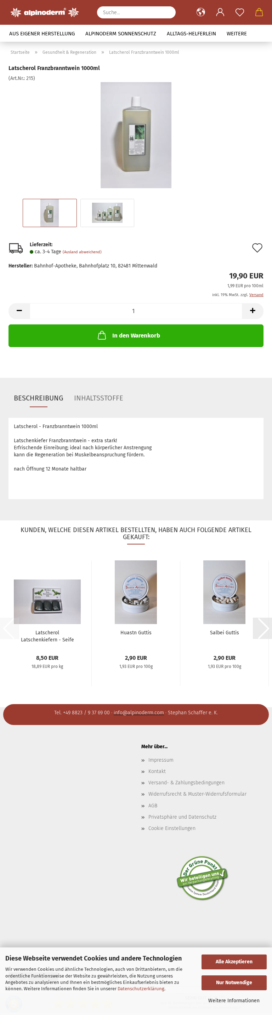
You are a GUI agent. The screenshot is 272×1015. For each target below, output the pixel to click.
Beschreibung (38, 398)
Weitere (237, 33)
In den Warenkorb (136, 335)
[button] (200, 12)
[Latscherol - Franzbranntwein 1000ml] (136, 135)
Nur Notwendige (234, 983)
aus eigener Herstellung (42, 33)
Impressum (161, 760)
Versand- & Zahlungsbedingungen (186, 783)
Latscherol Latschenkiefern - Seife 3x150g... (47, 636)
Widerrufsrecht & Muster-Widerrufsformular (197, 794)
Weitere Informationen (234, 1001)
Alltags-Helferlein (191, 33)
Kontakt (157, 771)
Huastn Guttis (136, 633)
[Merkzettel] (239, 12)
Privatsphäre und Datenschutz (182, 817)
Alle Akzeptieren (234, 962)
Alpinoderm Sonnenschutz (120, 33)
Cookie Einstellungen (172, 828)
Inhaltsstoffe (98, 398)
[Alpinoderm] (47, 12)
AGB (152, 806)
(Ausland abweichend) (82, 252)
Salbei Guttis (224, 633)
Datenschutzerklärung (141, 988)
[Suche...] (167, 12)
